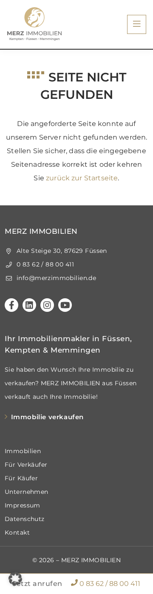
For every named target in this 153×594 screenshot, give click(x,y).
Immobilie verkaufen (47, 417)
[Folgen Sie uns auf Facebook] (11, 305)
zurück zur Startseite (82, 178)
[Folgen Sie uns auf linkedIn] (29, 305)
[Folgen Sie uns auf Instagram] (47, 305)
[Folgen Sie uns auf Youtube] (65, 305)
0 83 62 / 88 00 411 (109, 584)
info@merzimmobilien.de (55, 278)
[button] (15, 578)
